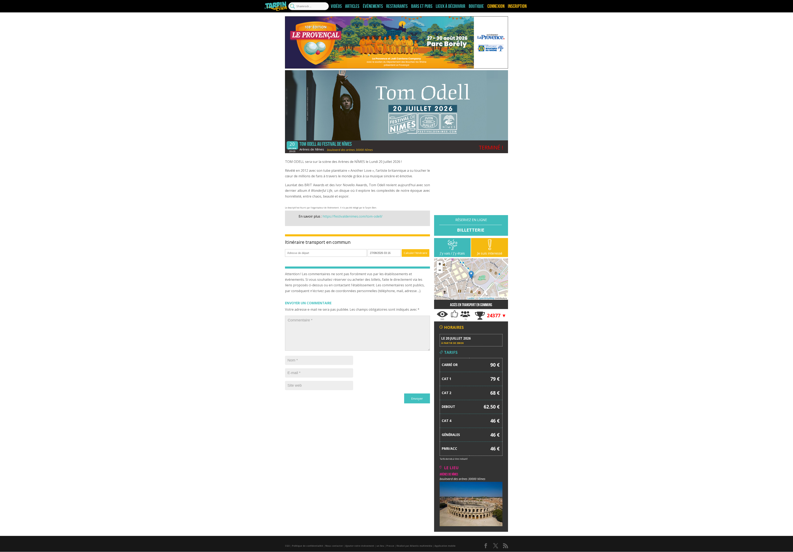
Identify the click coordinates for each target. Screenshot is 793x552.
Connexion (496, 6)
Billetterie (470, 230)
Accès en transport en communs (471, 305)
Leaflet (471, 298)
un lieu (380, 545)
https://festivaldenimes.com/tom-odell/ (352, 216)
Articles (352, 6)
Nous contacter (334, 545)
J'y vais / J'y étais (452, 253)
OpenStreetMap (486, 298)
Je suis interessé (489, 253)
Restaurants (397, 6)
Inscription (517, 6)
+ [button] (439, 264)
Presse (390, 545)
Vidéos (336, 6)
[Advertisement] (471, 186)
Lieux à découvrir (450, 6)
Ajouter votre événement (359, 545)
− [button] (439, 270)
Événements (373, 6)
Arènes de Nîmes (311, 149)
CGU (287, 545)
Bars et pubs (421, 6)
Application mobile (445, 545)
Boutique (476, 6)
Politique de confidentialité (307, 545)
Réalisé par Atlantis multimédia (414, 545)
